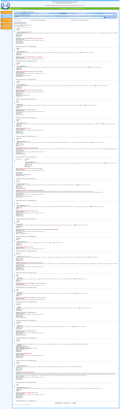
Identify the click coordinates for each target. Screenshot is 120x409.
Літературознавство (23, 109)
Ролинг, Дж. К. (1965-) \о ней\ (21, 317)
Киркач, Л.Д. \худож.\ (20, 114)
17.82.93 (20, 68)
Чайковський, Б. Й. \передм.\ (21, 153)
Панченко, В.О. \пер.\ (19, 214)
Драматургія (30, 246)
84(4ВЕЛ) (19, 36)
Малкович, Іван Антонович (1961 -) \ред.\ (23, 75)
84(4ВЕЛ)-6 (20, 244)
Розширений (31, 11)
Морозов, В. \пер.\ (19, 76)
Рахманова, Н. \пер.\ (19, 379)
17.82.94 (20, 309)
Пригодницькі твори (32, 190)
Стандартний (24, 11)
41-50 (25, 27)
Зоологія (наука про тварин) (41, 283)
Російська (40, 190)
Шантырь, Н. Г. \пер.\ (19, 396)
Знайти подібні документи (20, 46)
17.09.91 (20, 106)
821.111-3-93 (21, 144)
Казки (37, 147)
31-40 (22, 27)
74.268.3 (19, 227)
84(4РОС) (24, 188)
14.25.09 (20, 226)
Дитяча (39, 38)
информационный (20, 23)
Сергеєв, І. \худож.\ (19, 197)
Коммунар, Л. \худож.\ (20, 215)
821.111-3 (21, 187)
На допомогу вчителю (38, 229)
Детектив (21, 353)
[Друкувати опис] (14, 31)
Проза (29, 128)
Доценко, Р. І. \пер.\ (19, 132)
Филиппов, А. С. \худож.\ (20, 269)
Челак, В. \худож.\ (19, 397)
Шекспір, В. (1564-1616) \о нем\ (21, 233)
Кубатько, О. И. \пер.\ (19, 357)
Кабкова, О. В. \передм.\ (20, 133)
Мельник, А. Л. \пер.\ (19, 316)
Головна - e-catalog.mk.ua (15, 8)
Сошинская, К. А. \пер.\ (20, 268)
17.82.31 (20, 35)
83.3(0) (19, 107)
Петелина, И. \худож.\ (20, 43)
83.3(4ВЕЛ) (20, 310)
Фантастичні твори (23, 38)
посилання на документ (32, 46)
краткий (25, 23)
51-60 (27, 27)
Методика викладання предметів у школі (27, 229)
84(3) (19, 145)
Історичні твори (22, 372)
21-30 (20, 27)
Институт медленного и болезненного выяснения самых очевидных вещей (12, 408)
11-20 (17, 27)
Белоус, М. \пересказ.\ (20, 42)
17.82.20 (20, 243)
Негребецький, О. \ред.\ (20, 175)
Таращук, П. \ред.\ (19, 95)
